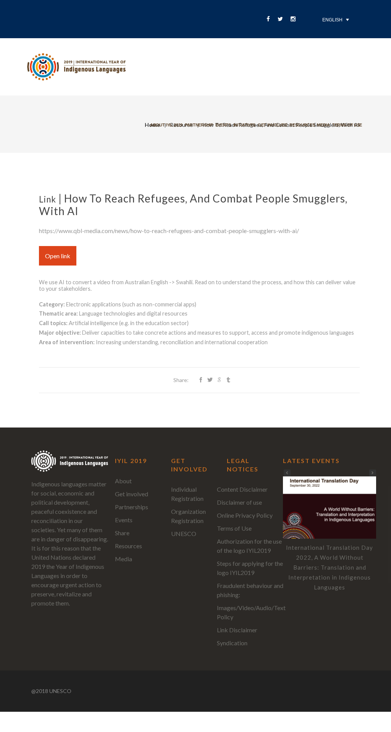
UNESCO (183, 533)
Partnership (199, 125)
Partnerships (131, 506)
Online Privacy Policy (245, 515)
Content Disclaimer (242, 489)
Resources (302, 125)
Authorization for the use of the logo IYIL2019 (249, 546)
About (123, 480)
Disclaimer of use (239, 502)
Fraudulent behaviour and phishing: (250, 590)
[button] (372, 473)
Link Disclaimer (237, 629)
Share (122, 532)
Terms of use (347, 125)
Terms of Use (234, 528)
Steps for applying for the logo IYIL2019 (250, 568)
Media (323, 125)
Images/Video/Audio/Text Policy (251, 612)
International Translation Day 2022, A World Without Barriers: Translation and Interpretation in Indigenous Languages (329, 567)
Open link (57, 255)
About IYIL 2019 (166, 125)
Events (223, 125)
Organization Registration (188, 516)
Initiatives (244, 125)
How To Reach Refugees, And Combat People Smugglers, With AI (193, 204)
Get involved (272, 125)
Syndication (232, 642)
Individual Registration (187, 494)
